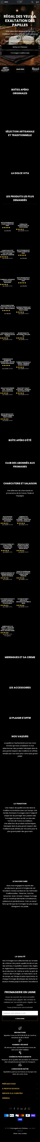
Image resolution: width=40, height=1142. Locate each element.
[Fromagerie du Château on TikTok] (25, 1109)
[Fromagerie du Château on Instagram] (18, 1109)
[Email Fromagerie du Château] (10, 1109)
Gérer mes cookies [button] (20, 1134)
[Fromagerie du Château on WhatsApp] (29, 1109)
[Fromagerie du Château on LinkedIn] (21, 1109)
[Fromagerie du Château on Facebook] (14, 1109)
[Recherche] (32, 2)
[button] (6, 227)
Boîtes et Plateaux (20, 47)
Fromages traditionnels (20, 53)
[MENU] (1, 2)
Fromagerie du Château (19, 1128)
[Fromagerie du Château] (20, 2)
